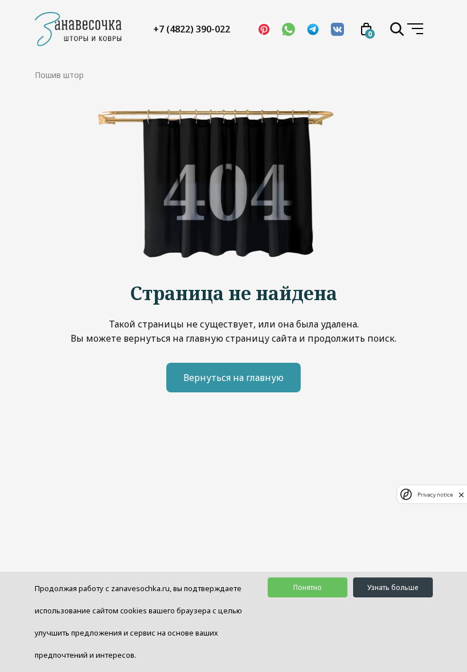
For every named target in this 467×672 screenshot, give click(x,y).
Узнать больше (392, 587)
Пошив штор (59, 74)
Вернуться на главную (233, 377)
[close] (461, 494)
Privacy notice (435, 494)
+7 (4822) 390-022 (191, 29)
